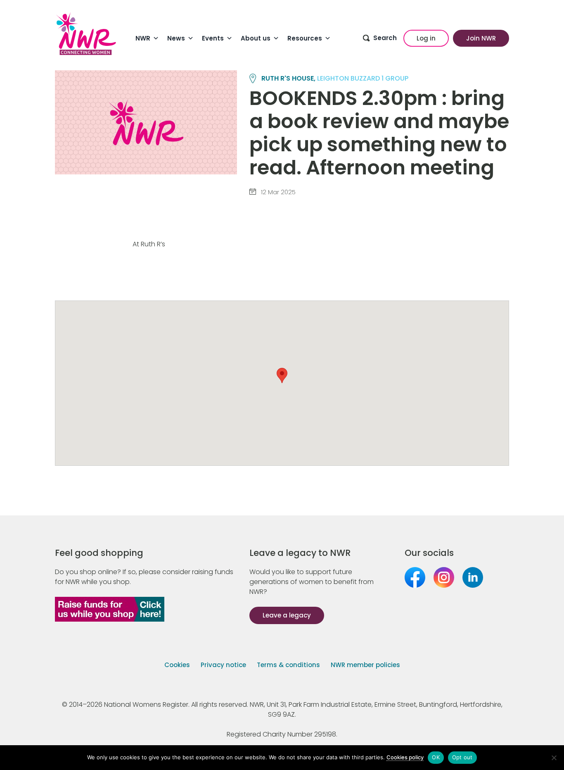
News (176, 38)
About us (255, 38)
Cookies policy (405, 757)
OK (436, 757)
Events (213, 38)
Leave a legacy (287, 615)
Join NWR (481, 38)
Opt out (462, 757)
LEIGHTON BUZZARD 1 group (362, 78)
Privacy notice (223, 664)
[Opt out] (554, 757)
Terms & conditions (288, 664)
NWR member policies (365, 664)
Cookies (177, 664)
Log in (426, 38)
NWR (142, 38)
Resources (304, 38)
